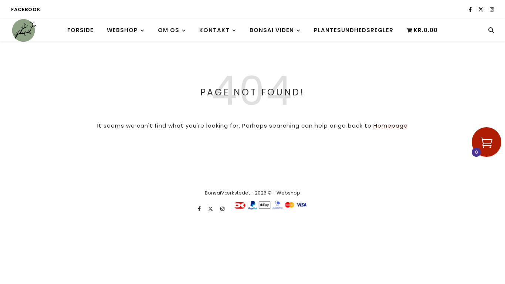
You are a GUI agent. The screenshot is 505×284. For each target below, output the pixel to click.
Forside (80, 30)
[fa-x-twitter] (481, 9)
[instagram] (492, 9)
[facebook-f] (471, 9)
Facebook (25, 9)
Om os (168, 30)
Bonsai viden (272, 30)
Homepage (390, 125)
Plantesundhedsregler (353, 30)
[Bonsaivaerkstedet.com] (24, 30)
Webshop (122, 30)
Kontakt (214, 30)
